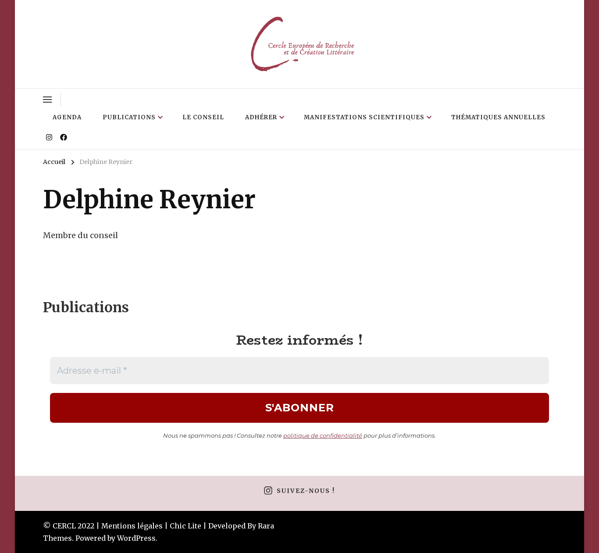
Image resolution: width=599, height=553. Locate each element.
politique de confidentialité (322, 435)
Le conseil (203, 117)
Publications (129, 117)
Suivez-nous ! (306, 491)
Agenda (67, 117)
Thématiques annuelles (498, 117)
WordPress (136, 538)
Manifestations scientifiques (364, 117)
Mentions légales (132, 525)
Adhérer (261, 117)
